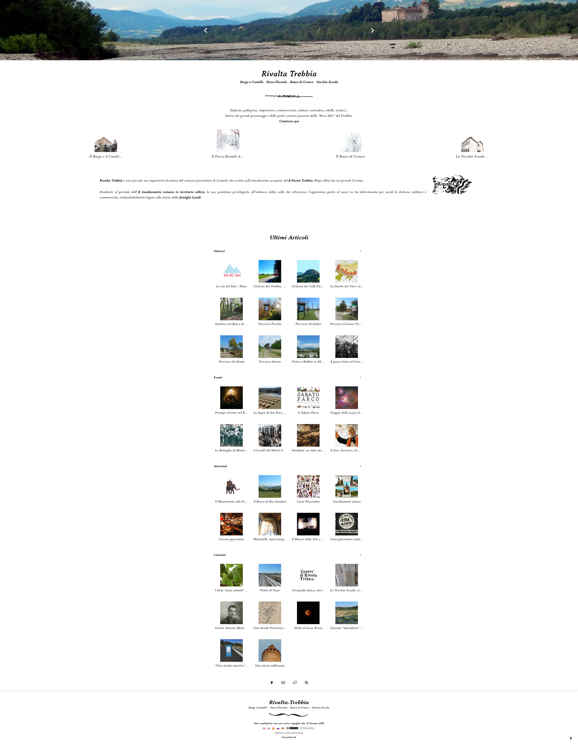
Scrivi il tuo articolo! (289, 733)
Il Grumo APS (315, 723)
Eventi (218, 377)
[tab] (282, 56)
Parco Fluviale (276, 82)
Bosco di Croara (301, 82)
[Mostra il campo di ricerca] (306, 683)
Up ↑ (571, 738)
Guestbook (289, 737)
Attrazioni (220, 466)
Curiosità (220, 555)
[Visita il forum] (295, 683)
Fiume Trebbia (302, 181)
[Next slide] (372, 30)
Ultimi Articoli (289, 237)
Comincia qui (289, 121)
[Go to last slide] (206, 30)
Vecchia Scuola (327, 82)
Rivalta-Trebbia (289, 702)
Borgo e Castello (251, 82)
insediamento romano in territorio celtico (173, 192)
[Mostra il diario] (283, 683)
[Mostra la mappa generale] (272, 683)
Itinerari (219, 251)
